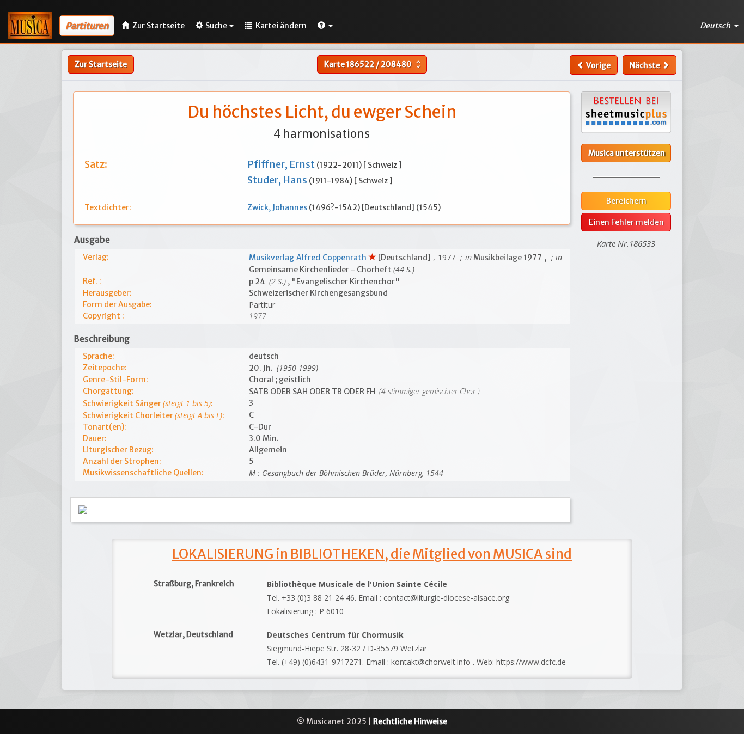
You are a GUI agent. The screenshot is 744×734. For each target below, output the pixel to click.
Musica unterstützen (626, 153)
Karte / (373, 64)
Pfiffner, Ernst (281, 164)
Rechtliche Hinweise (410, 721)
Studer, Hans (278, 180)
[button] (325, 25)
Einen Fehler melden (626, 222)
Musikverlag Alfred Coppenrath (308, 257)
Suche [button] (216, 25)
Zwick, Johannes (278, 207)
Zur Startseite (101, 64)
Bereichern (626, 201)
